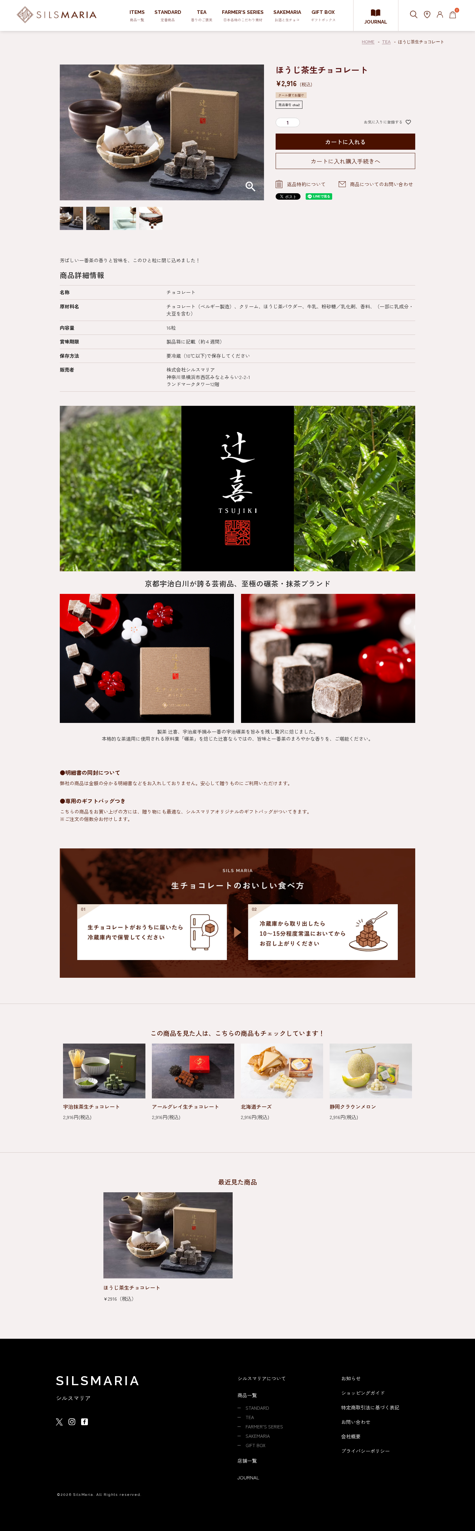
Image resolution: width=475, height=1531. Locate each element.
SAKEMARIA (258, 1436)
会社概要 (351, 1436)
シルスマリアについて (262, 1378)
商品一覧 (247, 1395)
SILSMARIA (98, 1380)
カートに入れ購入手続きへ (345, 161)
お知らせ (351, 1378)
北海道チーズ (256, 1107)
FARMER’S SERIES (264, 1426)
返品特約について (306, 184)
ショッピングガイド (363, 1392)
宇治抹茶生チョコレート (91, 1107)
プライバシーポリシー (365, 1450)
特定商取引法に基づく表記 (370, 1407)
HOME (368, 41)
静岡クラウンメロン (353, 1107)
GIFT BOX (255, 1445)
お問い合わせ (355, 1421)
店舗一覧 (247, 1460)
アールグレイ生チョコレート (185, 1107)
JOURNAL (375, 22)
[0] (452, 15)
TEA (386, 41)
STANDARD (257, 1408)
